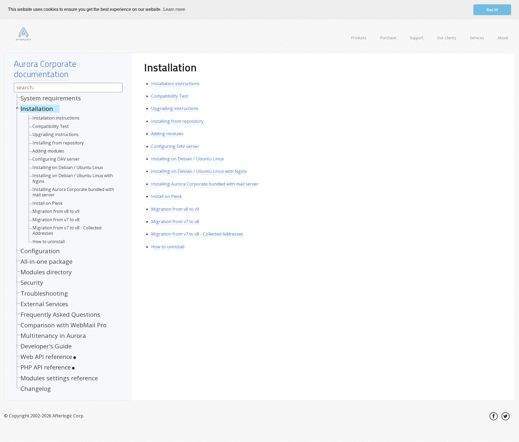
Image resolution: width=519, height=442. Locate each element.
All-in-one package (46, 261)
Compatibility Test (50, 126)
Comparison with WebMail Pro (64, 325)
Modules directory (46, 272)
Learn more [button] (174, 9)
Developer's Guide (46, 346)
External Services (44, 304)
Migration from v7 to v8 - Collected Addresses (66, 230)
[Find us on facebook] (494, 416)
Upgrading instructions (55, 134)
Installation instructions (55, 118)
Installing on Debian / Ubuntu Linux (67, 167)
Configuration (40, 251)
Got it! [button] (492, 10)
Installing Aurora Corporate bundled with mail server (73, 192)
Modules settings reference (59, 378)
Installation (37, 109)
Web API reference (46, 357)
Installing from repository (58, 143)
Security (32, 282)
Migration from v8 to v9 (55, 211)
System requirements (51, 98)
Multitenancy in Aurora (53, 335)
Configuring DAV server (56, 159)
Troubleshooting (44, 293)
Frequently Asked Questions (60, 314)
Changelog (36, 388)
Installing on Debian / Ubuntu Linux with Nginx (72, 178)
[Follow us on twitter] (505, 416)
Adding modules (48, 151)
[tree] (68, 244)
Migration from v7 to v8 (55, 219)
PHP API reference (46, 367)
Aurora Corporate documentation (45, 68)
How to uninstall (48, 241)
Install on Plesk (47, 203)
